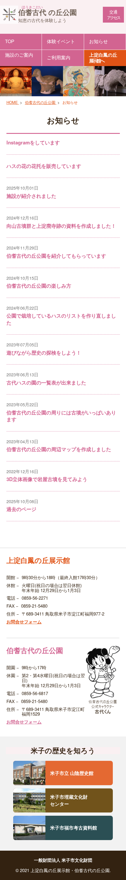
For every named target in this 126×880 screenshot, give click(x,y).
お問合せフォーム (24, 621)
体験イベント (61, 41)
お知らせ (98, 41)
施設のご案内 (19, 54)
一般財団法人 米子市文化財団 (63, 860)
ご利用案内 (58, 57)
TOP (9, 41)
